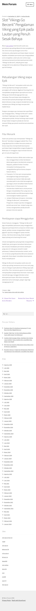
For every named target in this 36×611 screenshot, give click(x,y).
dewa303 (4, 561)
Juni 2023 (7, 480)
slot (3, 573)
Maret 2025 (7, 415)
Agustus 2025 (8, 399)
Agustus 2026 (8, 365)
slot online (9, 46)
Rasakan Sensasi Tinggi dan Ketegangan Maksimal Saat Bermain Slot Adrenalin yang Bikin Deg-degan (19, 350)
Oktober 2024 (8, 430)
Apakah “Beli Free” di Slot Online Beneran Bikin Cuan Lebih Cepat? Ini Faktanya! (17, 334)
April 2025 (7, 412)
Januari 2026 (7, 383)
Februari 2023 (8, 493)
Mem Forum (9, 4)
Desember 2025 (8, 387)
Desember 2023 (8, 462)
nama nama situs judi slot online (14, 292)
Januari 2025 (7, 421)
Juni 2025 (7, 405)
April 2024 (7, 449)
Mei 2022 (6, 511)
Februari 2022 (8, 521)
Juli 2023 (6, 477)
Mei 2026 (6, 371)
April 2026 (7, 374)
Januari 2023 (7, 496)
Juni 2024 (7, 443)
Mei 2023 (6, 483)
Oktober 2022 (8, 505)
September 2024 (8, 433)
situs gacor (5, 553)
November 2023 (8, 465)
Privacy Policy (6, 600)
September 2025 (8, 396)
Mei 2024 (6, 446)
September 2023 (8, 471)
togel (3, 541)
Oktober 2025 (8, 393)
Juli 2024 (6, 440)
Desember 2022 (8, 499)
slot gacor (5, 545)
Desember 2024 (8, 424)
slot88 (4, 577)
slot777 (4, 581)
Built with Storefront (19, 600)
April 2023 (7, 487)
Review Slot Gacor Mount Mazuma (26, 299)
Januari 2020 (7, 524)
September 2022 (8, 508)
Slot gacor (5, 585)
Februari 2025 (8, 418)
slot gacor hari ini (7, 538)
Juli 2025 (6, 402)
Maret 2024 (7, 452)
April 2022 (7, 515)
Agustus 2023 (8, 474)
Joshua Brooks (25, 16)
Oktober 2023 (8, 468)
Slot (9, 290)
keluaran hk (5, 549)
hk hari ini (5, 557)
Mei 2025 (6, 408)
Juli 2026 (6, 368)
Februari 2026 (8, 380)
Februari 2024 (8, 455)
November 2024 (8, 427)
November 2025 (8, 390)
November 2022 (8, 502)
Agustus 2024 (8, 437)
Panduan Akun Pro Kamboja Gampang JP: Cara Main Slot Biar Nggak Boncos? (17, 329)
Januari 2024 (7, 458)
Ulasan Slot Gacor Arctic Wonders (9, 299)
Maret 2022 (7, 518)
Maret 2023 (7, 490)
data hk (4, 569)
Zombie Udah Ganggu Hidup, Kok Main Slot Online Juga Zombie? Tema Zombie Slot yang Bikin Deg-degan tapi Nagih (18, 340)
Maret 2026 (7, 377)
